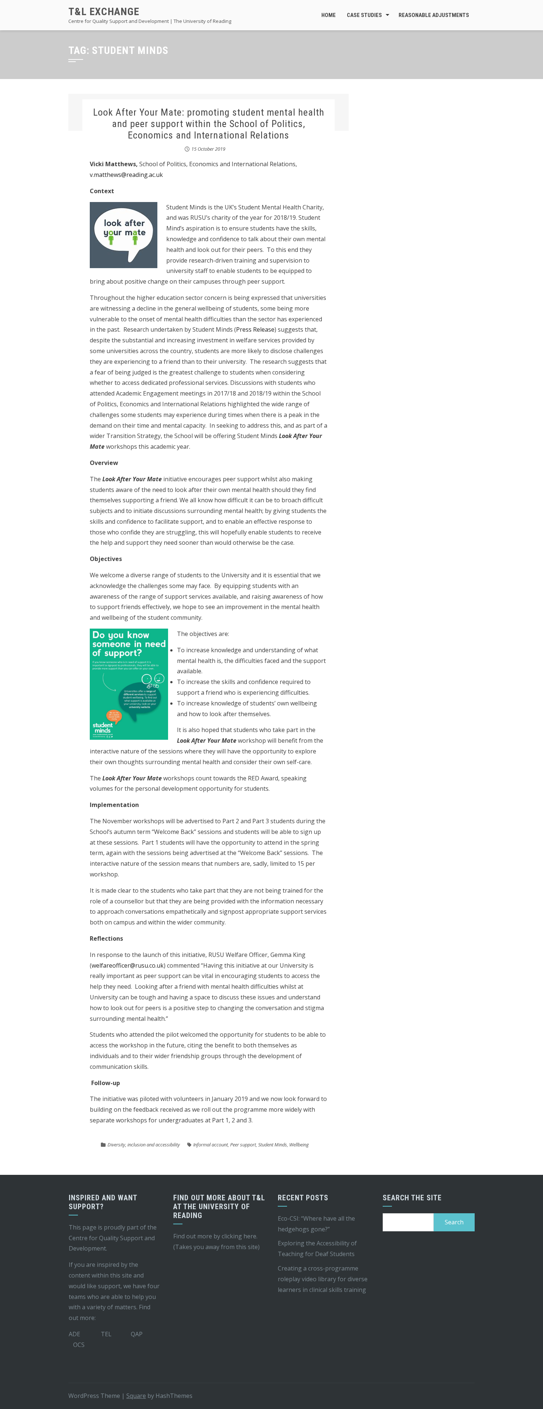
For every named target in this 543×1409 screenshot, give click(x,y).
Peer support (243, 1144)
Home (328, 15)
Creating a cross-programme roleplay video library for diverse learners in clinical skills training (323, 1279)
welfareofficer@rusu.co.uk (128, 965)
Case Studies (364, 15)
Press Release (255, 329)
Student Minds (272, 1144)
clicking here (239, 1236)
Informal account (210, 1144)
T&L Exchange (103, 12)
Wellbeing (299, 1144)
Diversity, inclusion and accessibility (143, 1144)
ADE (74, 1334)
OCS (79, 1345)
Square (136, 1396)
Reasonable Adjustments (434, 15)
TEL (106, 1334)
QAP (137, 1334)
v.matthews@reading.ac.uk (126, 175)
